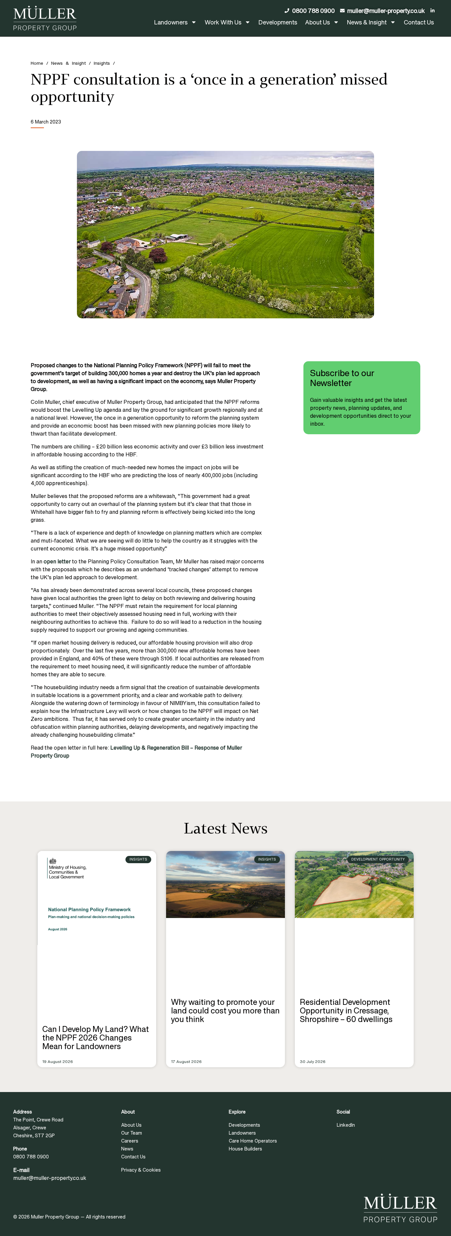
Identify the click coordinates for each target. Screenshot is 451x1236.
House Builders (245, 1148)
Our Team (131, 1132)
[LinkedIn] (434, 10)
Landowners (171, 22)
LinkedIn (346, 1124)
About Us (317, 22)
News (127, 1148)
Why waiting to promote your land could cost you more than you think (225, 1010)
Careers (129, 1140)
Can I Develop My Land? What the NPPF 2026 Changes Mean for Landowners (95, 1037)
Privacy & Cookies (141, 1169)
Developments (278, 22)
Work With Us (223, 22)
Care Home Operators (253, 1140)
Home (37, 63)
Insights (102, 63)
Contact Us (419, 22)
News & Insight (367, 22)
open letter (58, 561)
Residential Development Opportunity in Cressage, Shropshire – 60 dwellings (346, 1010)
